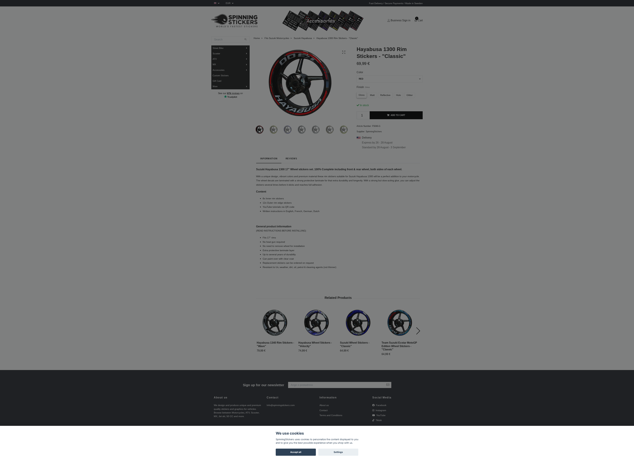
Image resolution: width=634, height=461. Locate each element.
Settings (338, 452)
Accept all (295, 452)
